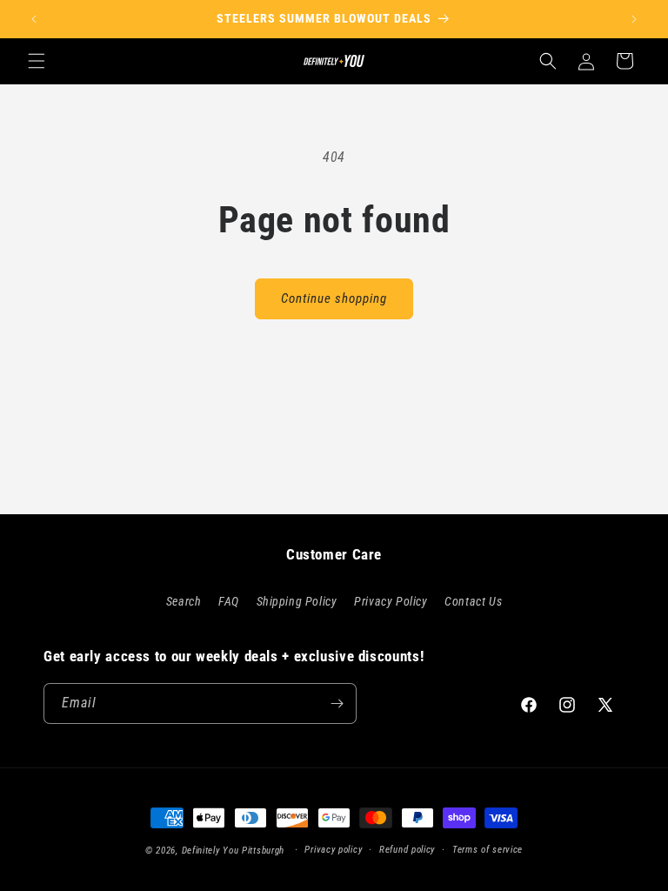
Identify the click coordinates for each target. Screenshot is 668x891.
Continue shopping (334, 298)
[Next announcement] (634, 19)
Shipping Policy (297, 601)
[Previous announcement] (34, 19)
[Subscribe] (336, 703)
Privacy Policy (390, 601)
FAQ (228, 601)
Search (184, 601)
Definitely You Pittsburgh (233, 850)
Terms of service (487, 849)
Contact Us (473, 601)
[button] (36, 61)
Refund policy (407, 849)
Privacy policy (333, 849)
